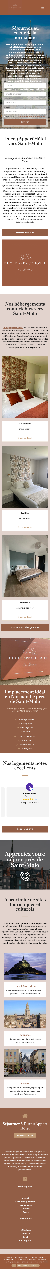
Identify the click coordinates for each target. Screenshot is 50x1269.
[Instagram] (25, 1179)
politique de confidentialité (31, 116)
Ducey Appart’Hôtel (13, 327)
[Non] (46, 1261)
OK (14, 1265)
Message (7, 107)
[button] (42, 7)
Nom (5, 81)
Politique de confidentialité (28, 1265)
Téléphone (8, 99)
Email (6, 90)
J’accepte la (25, 116)
